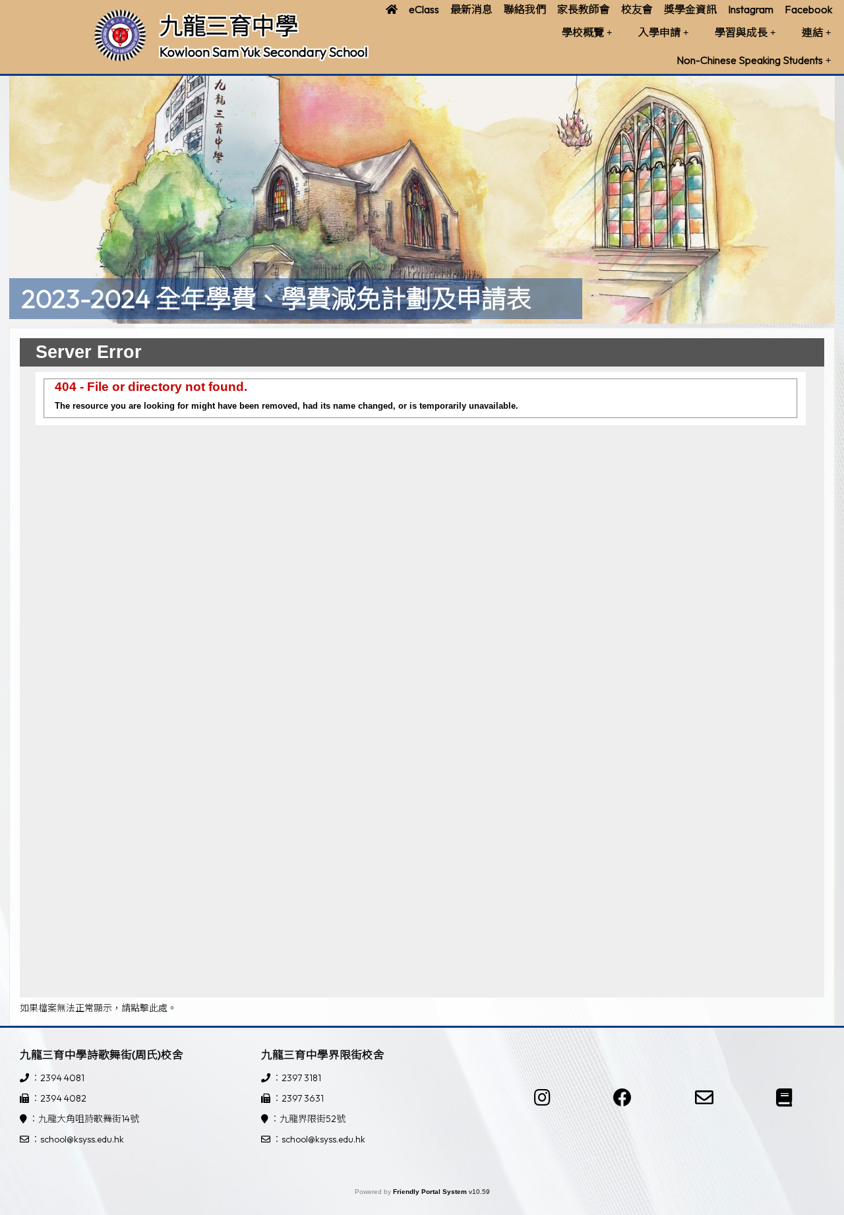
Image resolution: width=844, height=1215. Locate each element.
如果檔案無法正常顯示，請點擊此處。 (98, 1008)
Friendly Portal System (431, 1191)
